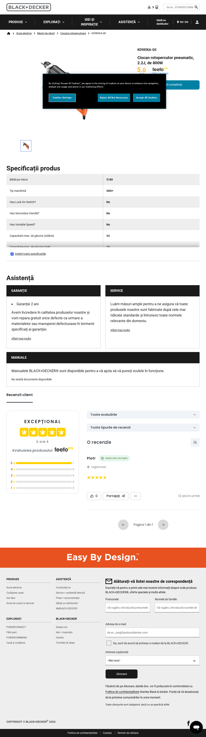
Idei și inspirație (89, 22)
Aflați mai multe (21, 338)
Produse (16, 22)
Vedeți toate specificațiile (30, 253)
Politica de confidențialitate (122, 691)
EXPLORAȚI (51, 22)
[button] (188, 723)
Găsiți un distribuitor (162, 22)
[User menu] (197, 22)
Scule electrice (24, 33)
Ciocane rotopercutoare (73, 33)
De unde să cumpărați (168, 84)
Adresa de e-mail (115, 624)
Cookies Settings (62, 97)
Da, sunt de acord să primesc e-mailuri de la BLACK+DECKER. (151, 643)
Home (9, 34)
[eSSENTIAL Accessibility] (153, 7)
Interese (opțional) (116, 652)
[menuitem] (17, 22)
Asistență (127, 22)
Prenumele (112, 599)
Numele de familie (166, 599)
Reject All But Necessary (114, 97)
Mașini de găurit (46, 33)
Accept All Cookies (146, 97)
